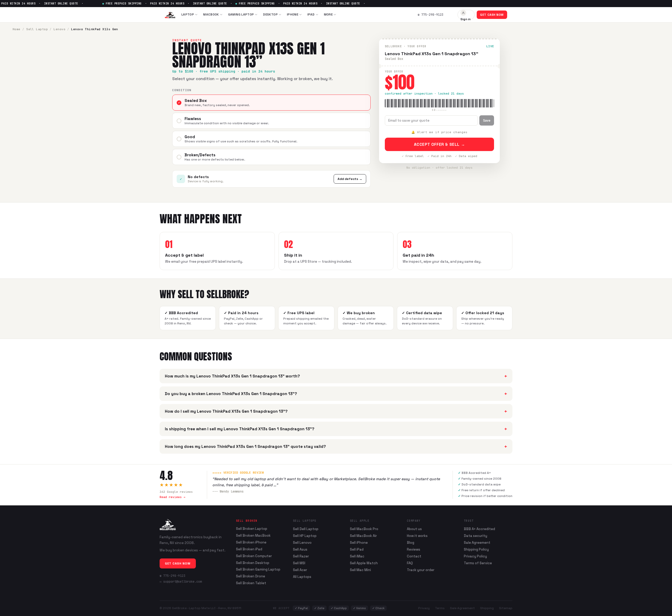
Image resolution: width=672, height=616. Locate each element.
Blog (410, 542)
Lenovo (59, 29)
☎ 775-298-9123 (172, 576)
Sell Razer (301, 556)
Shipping (487, 608)
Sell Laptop (37, 29)
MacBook (211, 14)
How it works (417, 536)
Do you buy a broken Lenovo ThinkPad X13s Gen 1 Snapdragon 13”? (336, 394)
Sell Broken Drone (250, 576)
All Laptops (302, 576)
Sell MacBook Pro (364, 529)
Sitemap (505, 608)
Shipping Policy (476, 549)
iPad (310, 14)
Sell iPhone (359, 542)
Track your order (420, 570)
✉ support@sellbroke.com (181, 581)
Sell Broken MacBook (253, 536)
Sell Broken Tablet (251, 583)
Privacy (424, 608)
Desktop (270, 14)
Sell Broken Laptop (251, 529)
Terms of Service (478, 563)
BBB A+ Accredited (479, 529)
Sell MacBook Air (363, 536)
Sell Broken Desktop (252, 563)
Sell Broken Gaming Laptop (258, 569)
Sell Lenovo (302, 542)
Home (16, 29)
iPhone (292, 14)
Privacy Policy (475, 556)
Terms (440, 608)
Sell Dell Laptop (305, 529)
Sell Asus (300, 549)
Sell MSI (299, 563)
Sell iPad (357, 549)
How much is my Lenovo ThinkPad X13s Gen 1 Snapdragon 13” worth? (336, 376)
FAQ (410, 563)
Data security (475, 536)
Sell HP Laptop (305, 536)
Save (486, 120)
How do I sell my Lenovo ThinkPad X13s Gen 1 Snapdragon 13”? (336, 411)
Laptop (187, 14)
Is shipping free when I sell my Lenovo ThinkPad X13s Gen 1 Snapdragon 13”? (336, 429)
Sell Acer (300, 570)
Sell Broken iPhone (251, 542)
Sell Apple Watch (364, 563)
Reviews (413, 549)
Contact (414, 556)
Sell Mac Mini (360, 570)
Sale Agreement (477, 542)
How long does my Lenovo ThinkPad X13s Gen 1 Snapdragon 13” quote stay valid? (336, 446)
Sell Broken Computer (254, 556)
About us (414, 529)
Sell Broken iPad (249, 549)
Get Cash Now (492, 15)
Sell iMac (357, 556)
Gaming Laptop (241, 14)
